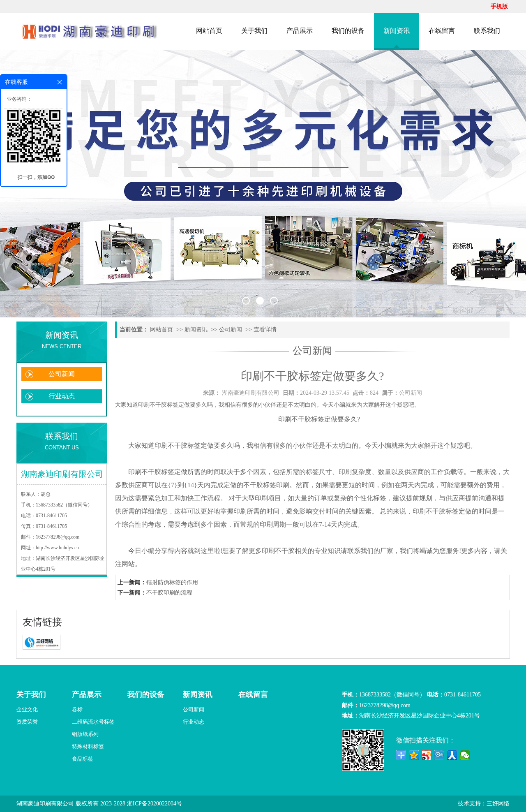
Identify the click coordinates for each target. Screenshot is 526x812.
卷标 (77, 709)
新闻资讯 (396, 30)
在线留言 (442, 30)
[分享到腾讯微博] (439, 755)
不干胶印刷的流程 (169, 593)
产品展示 (299, 30)
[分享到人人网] (452, 755)
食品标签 (82, 759)
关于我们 (254, 30)
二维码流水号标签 (93, 722)
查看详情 (265, 329)
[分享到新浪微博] (427, 755)
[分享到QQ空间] (414, 755)
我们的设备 (348, 30)
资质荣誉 (27, 722)
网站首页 (209, 30)
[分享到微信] (465, 755)
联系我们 (487, 30)
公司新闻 (61, 373)
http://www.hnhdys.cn (57, 548)
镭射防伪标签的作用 (172, 582)
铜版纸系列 (85, 734)
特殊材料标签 (88, 746)
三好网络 (498, 803)
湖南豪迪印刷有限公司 (250, 393)
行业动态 (61, 396)
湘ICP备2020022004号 (154, 803)
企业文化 (27, 709)
